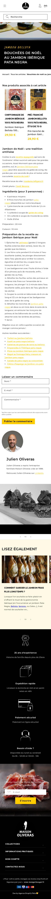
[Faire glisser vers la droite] (30, 619)
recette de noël (21, 176)
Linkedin (39, 473)
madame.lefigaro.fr (33, 181)
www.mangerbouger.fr (34, 882)
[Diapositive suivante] (30, 536)
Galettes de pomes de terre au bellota (25, 344)
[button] (4, 5)
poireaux (23, 242)
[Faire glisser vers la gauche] (20, 619)
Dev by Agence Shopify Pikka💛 (25, 893)
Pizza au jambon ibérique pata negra (25, 351)
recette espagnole (25, 157)
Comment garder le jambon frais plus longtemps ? (24, 589)
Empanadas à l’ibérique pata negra (24, 348)
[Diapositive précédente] (20, 536)
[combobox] (25, 17)
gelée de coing (35, 213)
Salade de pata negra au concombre (25, 361)
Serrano (22, 606)
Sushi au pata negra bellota (20, 341)
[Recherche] (7, 17)
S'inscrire (25, 800)
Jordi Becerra (22, 186)
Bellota (14, 606)
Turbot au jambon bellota (19, 338)
